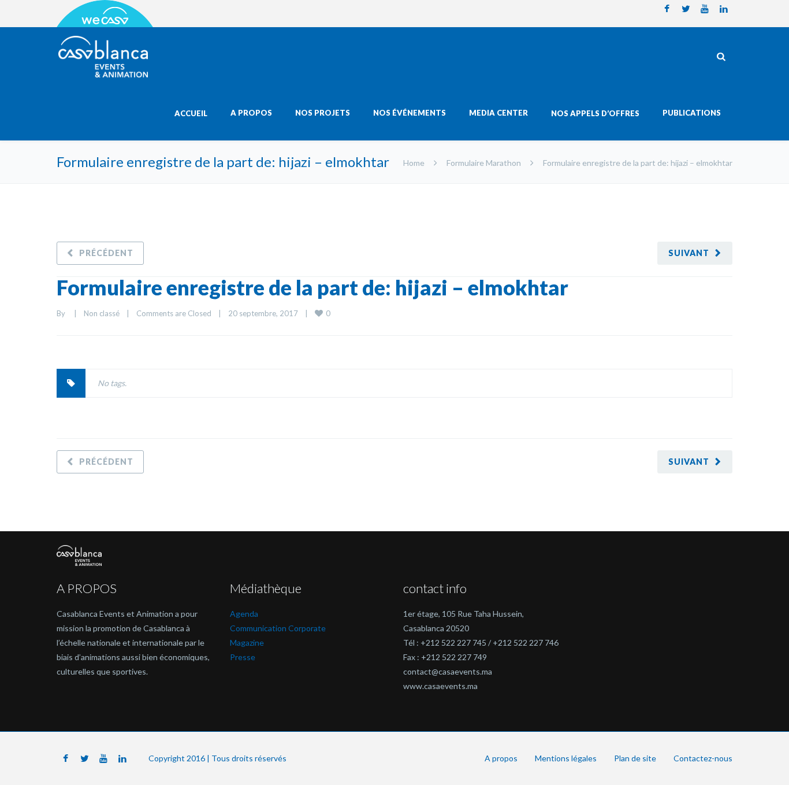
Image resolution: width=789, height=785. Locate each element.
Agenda (244, 614)
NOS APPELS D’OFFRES (595, 113)
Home (414, 163)
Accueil (190, 113)
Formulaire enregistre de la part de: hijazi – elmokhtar (312, 287)
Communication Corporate (278, 628)
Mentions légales (566, 758)
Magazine (247, 642)
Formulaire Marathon (483, 163)
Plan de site (635, 758)
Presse (242, 657)
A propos (501, 758)
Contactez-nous (702, 758)
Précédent (106, 253)
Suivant (688, 253)
